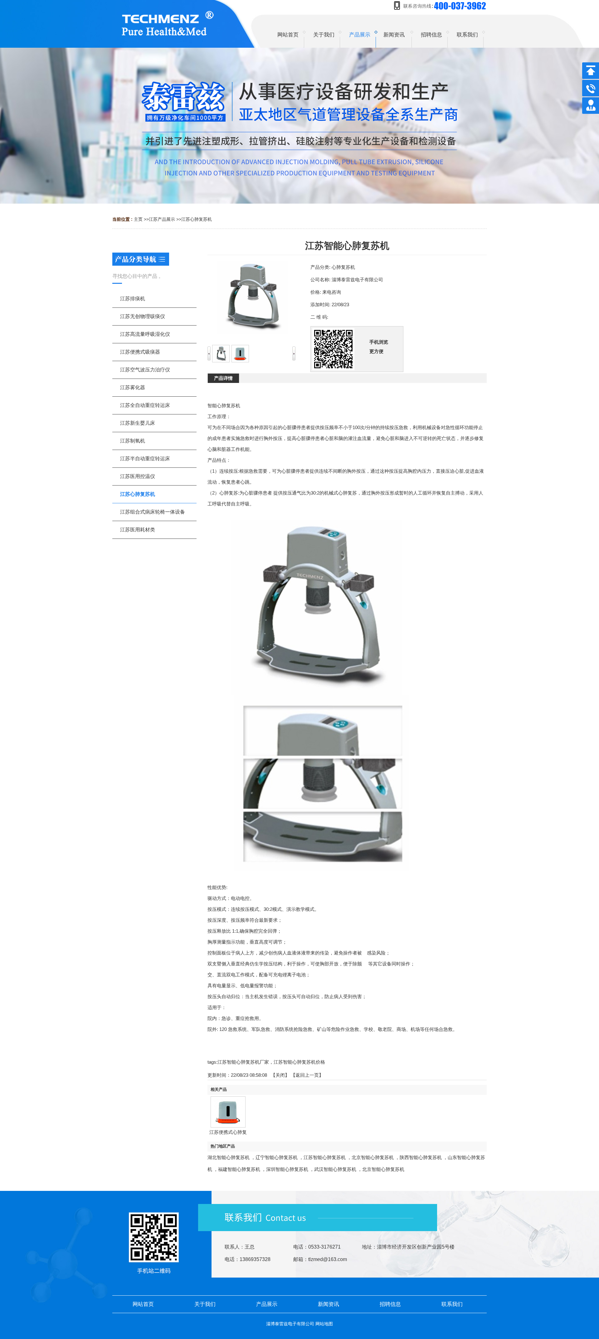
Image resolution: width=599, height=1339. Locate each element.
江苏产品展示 (162, 219)
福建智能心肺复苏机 (239, 1169)
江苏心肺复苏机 (196, 219)
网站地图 (324, 1323)
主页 (138, 219)
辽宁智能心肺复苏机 (277, 1157)
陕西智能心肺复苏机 (421, 1157)
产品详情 (223, 378)
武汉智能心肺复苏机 (335, 1169)
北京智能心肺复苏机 (373, 1157)
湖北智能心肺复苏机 (228, 1157)
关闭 (280, 1075)
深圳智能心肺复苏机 (287, 1169)
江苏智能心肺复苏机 (325, 1157)
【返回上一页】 (307, 1075)
